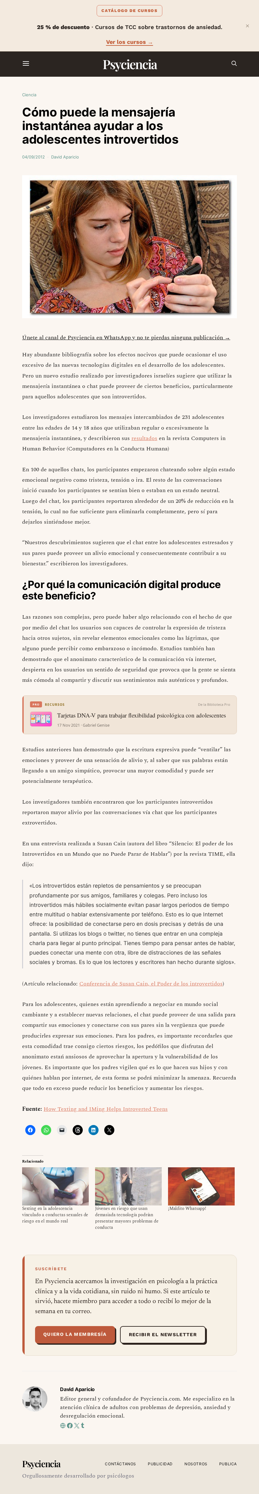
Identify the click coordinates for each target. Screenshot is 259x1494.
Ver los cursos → (129, 42)
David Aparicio (65, 156)
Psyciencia (130, 64)
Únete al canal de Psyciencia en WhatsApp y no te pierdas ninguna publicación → (126, 337)
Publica (228, 1463)
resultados (144, 438)
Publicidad (160, 1463)
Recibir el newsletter (163, 1334)
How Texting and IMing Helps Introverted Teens (106, 1109)
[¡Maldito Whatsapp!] (201, 1186)
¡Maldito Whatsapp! (187, 1208)
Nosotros (196, 1463)
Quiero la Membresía (75, 1334)
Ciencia (29, 94)
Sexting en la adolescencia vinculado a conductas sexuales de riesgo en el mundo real (55, 1214)
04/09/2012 (33, 156)
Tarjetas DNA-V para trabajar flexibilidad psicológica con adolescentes (141, 715)
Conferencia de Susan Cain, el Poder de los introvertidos (151, 983)
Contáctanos (120, 1463)
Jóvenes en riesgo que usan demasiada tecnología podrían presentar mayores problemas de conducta (127, 1218)
